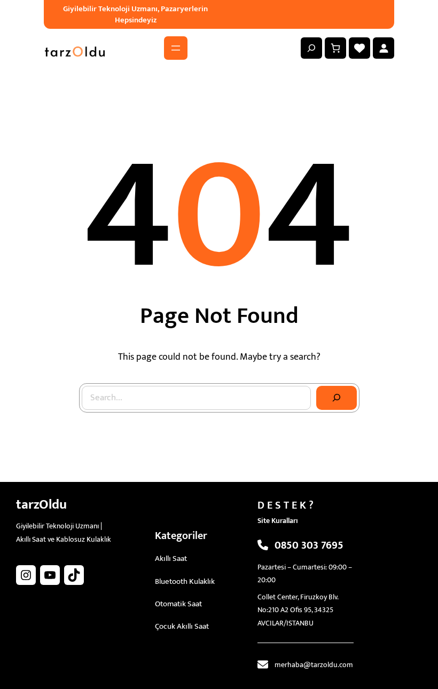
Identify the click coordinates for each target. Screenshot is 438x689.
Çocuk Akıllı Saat (182, 626)
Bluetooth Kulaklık (185, 581)
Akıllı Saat (171, 558)
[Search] (336, 398)
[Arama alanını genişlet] (311, 48)
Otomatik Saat (178, 604)
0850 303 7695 (309, 545)
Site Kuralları (277, 520)
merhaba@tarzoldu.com (314, 665)
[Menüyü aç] (175, 48)
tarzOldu (41, 505)
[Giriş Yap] (383, 48)
